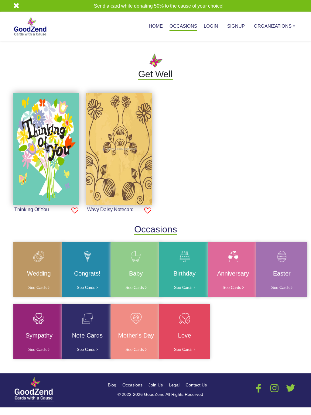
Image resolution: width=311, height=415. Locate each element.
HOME (156, 26)
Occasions (132, 384)
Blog (112, 384)
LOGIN (211, 26)
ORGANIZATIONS (273, 26)
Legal (174, 384)
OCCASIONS (183, 26)
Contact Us (196, 384)
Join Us (156, 384)
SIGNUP (236, 26)
